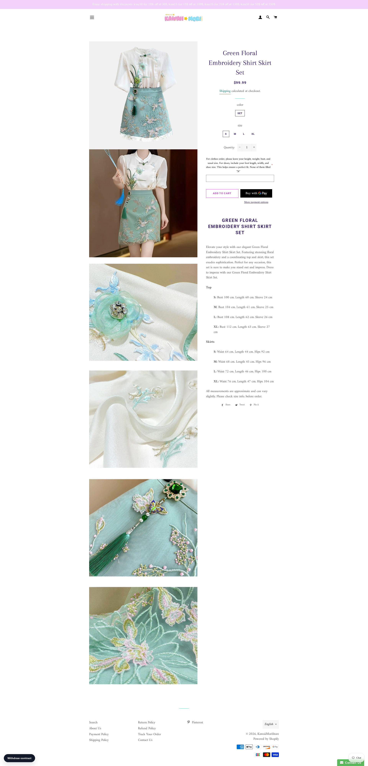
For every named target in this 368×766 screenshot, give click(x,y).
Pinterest (197, 722)
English (269, 724)
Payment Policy (99, 734)
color (240, 105)
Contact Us (145, 740)
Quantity (229, 147)
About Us (95, 728)
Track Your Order (149, 734)
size (240, 125)
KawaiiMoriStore (268, 734)
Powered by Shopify (266, 739)
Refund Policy (147, 728)
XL (253, 133)
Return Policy (146, 722)
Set (240, 113)
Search (93, 722)
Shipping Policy (99, 740)
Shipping (225, 91)
